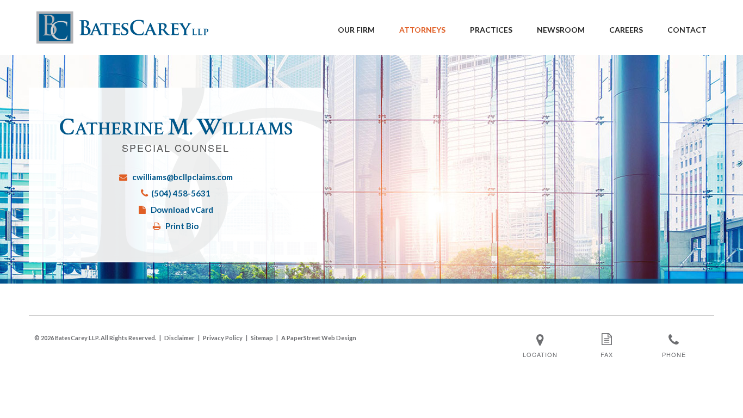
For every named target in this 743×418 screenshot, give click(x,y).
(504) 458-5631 (180, 193)
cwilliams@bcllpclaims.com (182, 177)
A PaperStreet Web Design (318, 337)
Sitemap (262, 337)
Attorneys (422, 29)
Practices (491, 29)
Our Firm (356, 29)
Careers (626, 29)
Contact (687, 29)
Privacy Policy (223, 337)
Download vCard (182, 209)
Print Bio (182, 226)
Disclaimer (179, 337)
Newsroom (561, 29)
